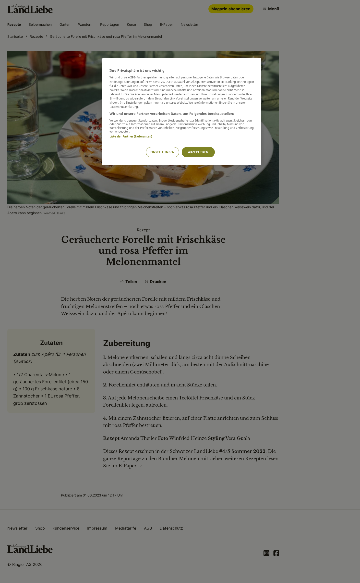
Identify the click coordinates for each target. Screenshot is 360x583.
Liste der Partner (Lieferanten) (130, 136)
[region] (181, 111)
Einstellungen (162, 152)
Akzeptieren (198, 152)
